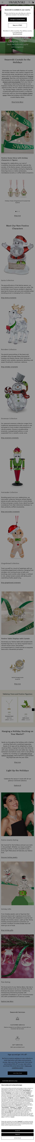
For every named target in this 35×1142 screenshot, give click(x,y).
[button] (31, 7)
